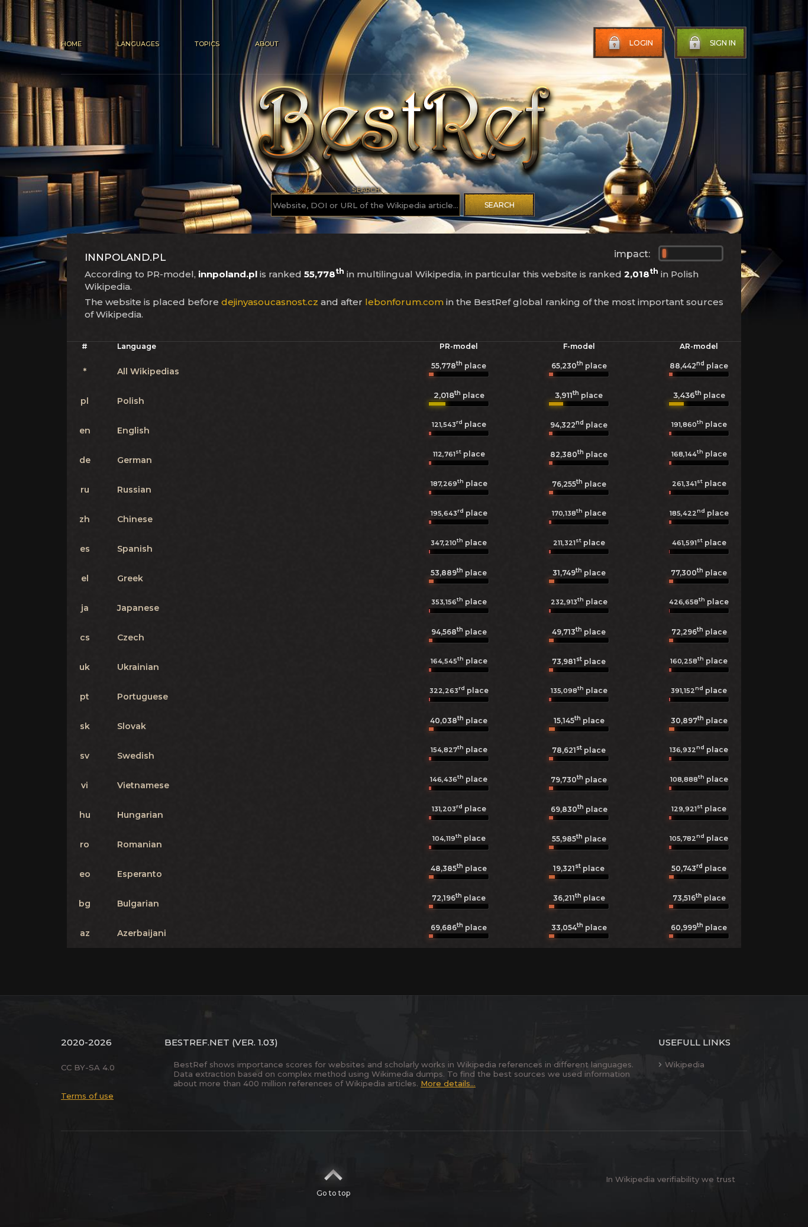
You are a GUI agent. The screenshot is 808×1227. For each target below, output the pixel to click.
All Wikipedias (148, 371)
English (133, 430)
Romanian (139, 844)
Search (499, 204)
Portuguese (142, 696)
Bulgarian (138, 903)
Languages (138, 44)
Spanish (135, 548)
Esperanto (139, 874)
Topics (207, 44)
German (134, 460)
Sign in (723, 42)
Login (641, 42)
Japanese (138, 608)
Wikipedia (684, 1064)
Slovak (131, 726)
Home (71, 44)
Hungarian (140, 815)
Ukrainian (138, 667)
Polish (130, 401)
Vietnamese (143, 785)
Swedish (135, 755)
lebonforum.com (404, 301)
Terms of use (87, 1095)
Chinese (135, 519)
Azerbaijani (141, 933)
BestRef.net (197, 1042)
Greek (130, 578)
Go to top (333, 1193)
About (267, 44)
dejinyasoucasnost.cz (269, 301)
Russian (134, 489)
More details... (448, 1083)
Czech (130, 637)
